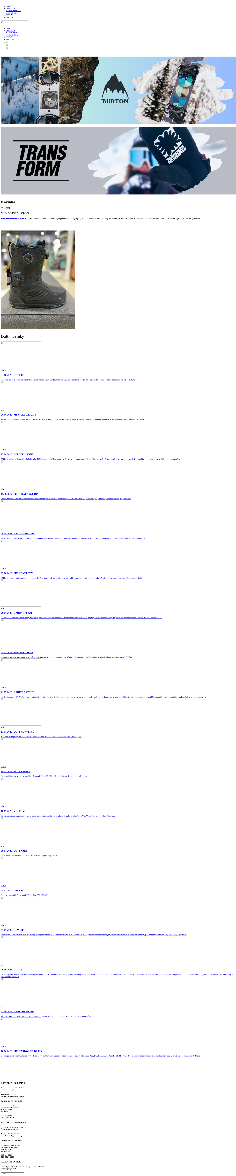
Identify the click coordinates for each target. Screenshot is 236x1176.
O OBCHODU (12, 13)
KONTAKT (11, 17)
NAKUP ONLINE (13, 11)
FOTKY (9, 15)
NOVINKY (10, 8)
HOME (9, 6)
